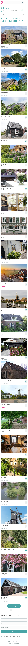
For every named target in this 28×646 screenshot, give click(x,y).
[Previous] (2, 34)
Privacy (8, 641)
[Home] (1, 636)
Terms (12, 641)
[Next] (25, 34)
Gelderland (4, 12)
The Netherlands (12, 12)
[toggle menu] (26, 2)
